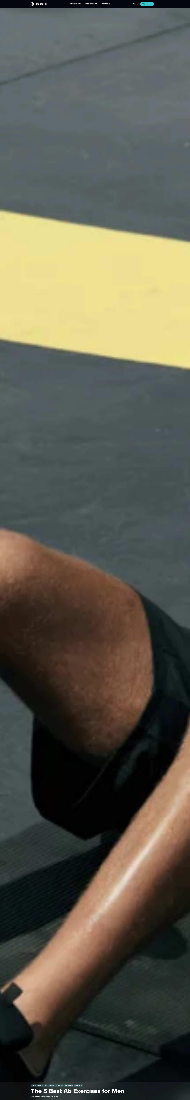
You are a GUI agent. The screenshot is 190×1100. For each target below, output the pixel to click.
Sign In (135, 4)
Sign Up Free (147, 4)
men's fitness (69, 1085)
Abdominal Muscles (37, 1085)
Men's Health (78, 1085)
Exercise (51, 1085)
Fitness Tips (59, 1085)
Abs (46, 1085)
